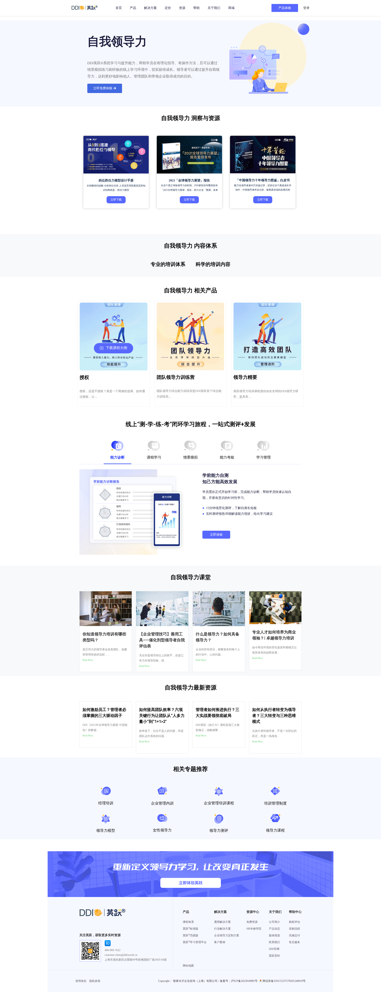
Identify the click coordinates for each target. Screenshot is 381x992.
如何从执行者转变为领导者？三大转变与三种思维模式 (274, 715)
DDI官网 (274, 948)
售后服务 (294, 942)
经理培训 (105, 803)
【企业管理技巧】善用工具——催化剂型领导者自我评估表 (162, 640)
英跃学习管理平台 (195, 942)
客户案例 (219, 942)
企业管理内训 (162, 803)
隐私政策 (94, 980)
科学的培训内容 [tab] (213, 264)
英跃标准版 (190, 928)
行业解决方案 (222, 928)
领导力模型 (105, 830)
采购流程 (294, 928)
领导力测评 (218, 830)
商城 (231, 8)
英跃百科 (274, 955)
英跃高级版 (190, 935)
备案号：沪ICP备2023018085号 (239, 980)
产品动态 (274, 928)
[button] (104, 88)
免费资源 (252, 921)
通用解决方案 (222, 921)
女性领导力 (162, 830)
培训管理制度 (275, 803)
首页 (118, 8)
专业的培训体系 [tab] (168, 264)
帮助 (196, 8)
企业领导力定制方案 (226, 935)
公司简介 (274, 921)
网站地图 (188, 965)
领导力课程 (275, 830)
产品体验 (284, 8)
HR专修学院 (253, 928)
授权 (84, 377)
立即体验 (216, 534)
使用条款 (81, 980)
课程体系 (188, 921)
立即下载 (116, 199)
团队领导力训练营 (176, 377)
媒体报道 (274, 935)
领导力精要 (245, 377)
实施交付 (294, 935)
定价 (168, 8)
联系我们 (274, 942)
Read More (88, 660)
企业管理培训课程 (219, 803)
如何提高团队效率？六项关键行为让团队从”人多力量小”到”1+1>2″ (162, 715)
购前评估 (294, 921)
